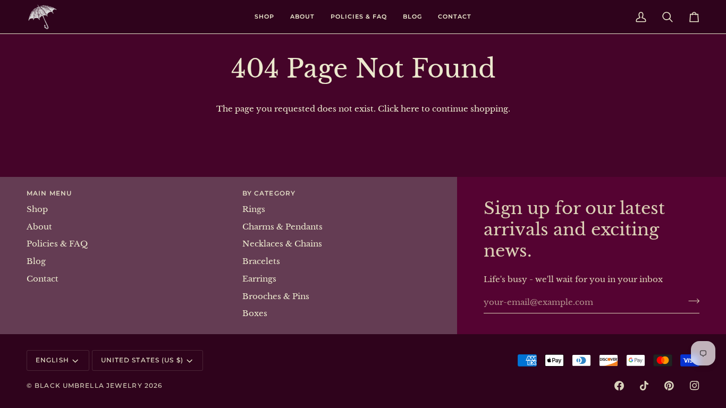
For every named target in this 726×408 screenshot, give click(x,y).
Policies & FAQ (57, 244)
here (410, 109)
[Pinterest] (669, 385)
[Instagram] (694, 385)
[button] (264, 16)
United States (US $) (142, 360)
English (52, 360)
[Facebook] (619, 385)
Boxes (254, 313)
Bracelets (261, 261)
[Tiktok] (644, 385)
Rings (253, 209)
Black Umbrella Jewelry (88, 385)
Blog (36, 261)
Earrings (259, 279)
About (39, 227)
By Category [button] (269, 193)
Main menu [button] (49, 193)
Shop (37, 209)
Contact (42, 279)
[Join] (690, 300)
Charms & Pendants (282, 227)
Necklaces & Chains (282, 244)
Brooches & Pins (275, 296)
